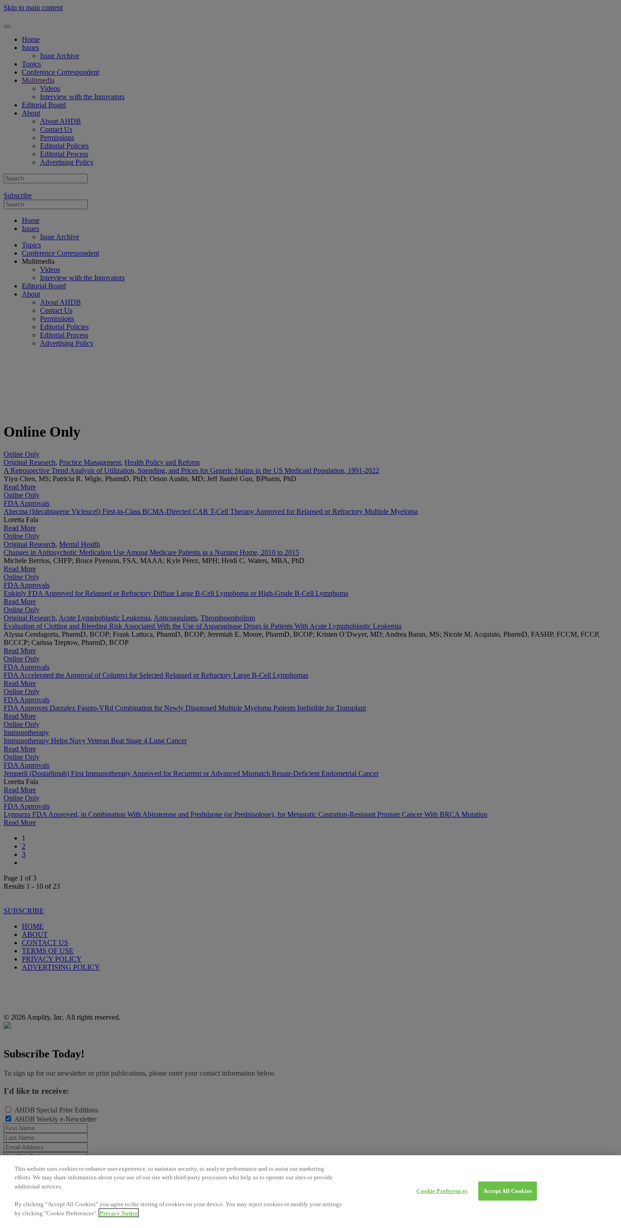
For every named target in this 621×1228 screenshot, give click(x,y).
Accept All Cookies (507, 1191)
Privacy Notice (119, 1212)
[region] (310, 1191)
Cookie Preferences (441, 1191)
